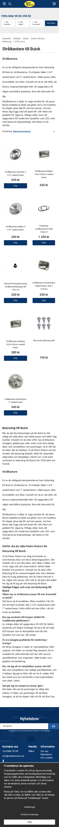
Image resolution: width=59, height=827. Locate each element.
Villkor (31, 751)
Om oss (44, 751)
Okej (30, 821)
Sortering (7, 131)
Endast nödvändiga (29, 814)
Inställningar (29, 807)
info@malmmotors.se (13, 756)
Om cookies (47, 757)
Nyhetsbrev (46, 754)
